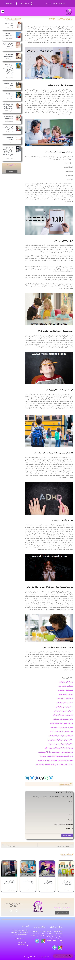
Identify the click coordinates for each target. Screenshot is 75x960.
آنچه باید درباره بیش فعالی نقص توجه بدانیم (66, 883)
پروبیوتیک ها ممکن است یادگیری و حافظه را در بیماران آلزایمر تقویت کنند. (8, 69)
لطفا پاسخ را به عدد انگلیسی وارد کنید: (63, 824)
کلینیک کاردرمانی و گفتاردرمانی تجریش (9, 882)
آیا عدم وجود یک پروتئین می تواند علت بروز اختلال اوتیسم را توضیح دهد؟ (8, 152)
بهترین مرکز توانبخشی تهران (48, 882)
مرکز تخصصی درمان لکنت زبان (8, 34)
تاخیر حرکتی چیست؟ (9, 138)
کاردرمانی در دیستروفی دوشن (8, 55)
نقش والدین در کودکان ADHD (8, 117)
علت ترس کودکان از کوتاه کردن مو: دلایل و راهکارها (8, 106)
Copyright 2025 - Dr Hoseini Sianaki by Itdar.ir (37, 957)
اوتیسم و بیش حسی (9, 24)
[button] (2, 11)
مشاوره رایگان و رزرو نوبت (11, 165)
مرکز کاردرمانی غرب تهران (28, 882)
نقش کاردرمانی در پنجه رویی (8, 45)
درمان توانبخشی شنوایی (8, 84)
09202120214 (57, 908)
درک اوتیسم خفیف (9, 94)
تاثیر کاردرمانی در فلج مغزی (8, 128)
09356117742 (66, 908)
